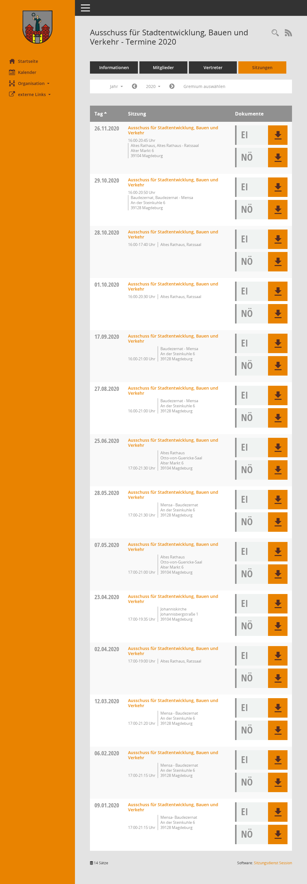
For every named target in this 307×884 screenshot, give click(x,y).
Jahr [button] (114, 86)
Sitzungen (262, 67)
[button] (37, 83)
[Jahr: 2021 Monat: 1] (172, 86)
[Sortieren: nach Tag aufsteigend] (105, 113)
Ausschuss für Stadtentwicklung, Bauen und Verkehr (173, 130)
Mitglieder (163, 67)
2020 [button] (151, 86)
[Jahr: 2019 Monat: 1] (134, 86)
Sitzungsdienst (273, 862)
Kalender (27, 72)
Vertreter (213, 67)
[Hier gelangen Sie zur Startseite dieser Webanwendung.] (37, 27)
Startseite (28, 61)
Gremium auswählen (204, 86)
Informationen (114, 67)
